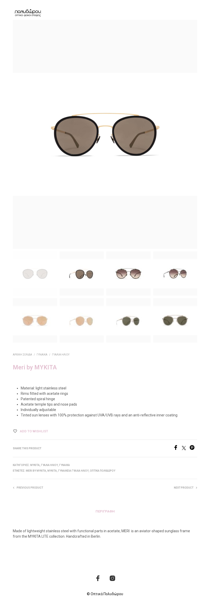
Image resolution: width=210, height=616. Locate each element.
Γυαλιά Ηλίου (60, 354)
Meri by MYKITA (36, 470)
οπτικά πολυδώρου (102, 470)
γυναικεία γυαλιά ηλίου (73, 470)
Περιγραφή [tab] (105, 511)
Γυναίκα (42, 354)
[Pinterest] (193, 448)
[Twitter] (186, 448)
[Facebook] (177, 448)
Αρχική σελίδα (22, 354)
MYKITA (35, 465)
